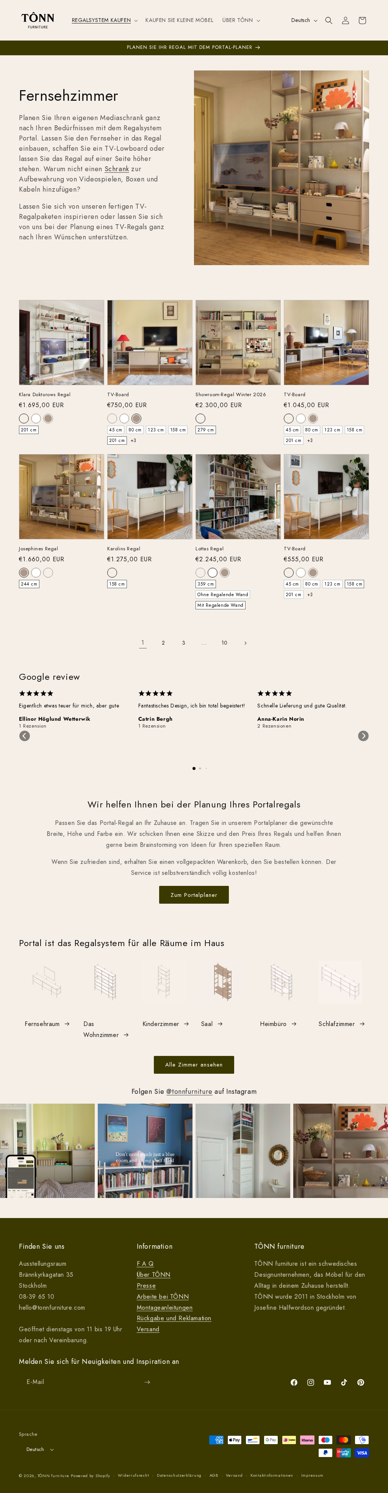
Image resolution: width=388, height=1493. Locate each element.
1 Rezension (33, 726)
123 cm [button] (156, 429)
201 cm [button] (29, 429)
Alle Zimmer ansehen (194, 1064)
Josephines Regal (38, 549)
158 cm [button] (178, 429)
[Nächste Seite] (245, 643)
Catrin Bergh (155, 719)
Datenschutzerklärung (179, 1475)
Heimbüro (273, 1024)
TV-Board (118, 395)
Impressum (312, 1475)
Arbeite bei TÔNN (163, 1296)
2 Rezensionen (274, 726)
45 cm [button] (115, 429)
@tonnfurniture (189, 1091)
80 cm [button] (135, 429)
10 (225, 643)
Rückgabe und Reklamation (174, 1318)
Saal (207, 1024)
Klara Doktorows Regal (45, 395)
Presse (146, 1285)
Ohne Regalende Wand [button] (222, 594)
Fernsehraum (42, 1024)
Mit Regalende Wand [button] (220, 605)
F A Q (145, 1263)
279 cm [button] (205, 429)
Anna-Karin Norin (280, 719)
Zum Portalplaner (194, 895)
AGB (214, 1475)
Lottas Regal (210, 549)
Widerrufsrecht (133, 1475)
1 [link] (142, 642)
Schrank (117, 169)
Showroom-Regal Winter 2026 (231, 395)
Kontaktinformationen (271, 1475)
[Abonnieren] (147, 1382)
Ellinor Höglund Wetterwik (55, 719)
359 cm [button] (205, 584)
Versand (148, 1329)
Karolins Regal (123, 549)
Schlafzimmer (337, 1024)
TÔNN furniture (53, 1476)
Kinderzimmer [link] (160, 1024)
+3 (133, 440)
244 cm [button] (29, 584)
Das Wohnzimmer (101, 1029)
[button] (104, 20)
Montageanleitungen (165, 1307)
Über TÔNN (154, 1274)
